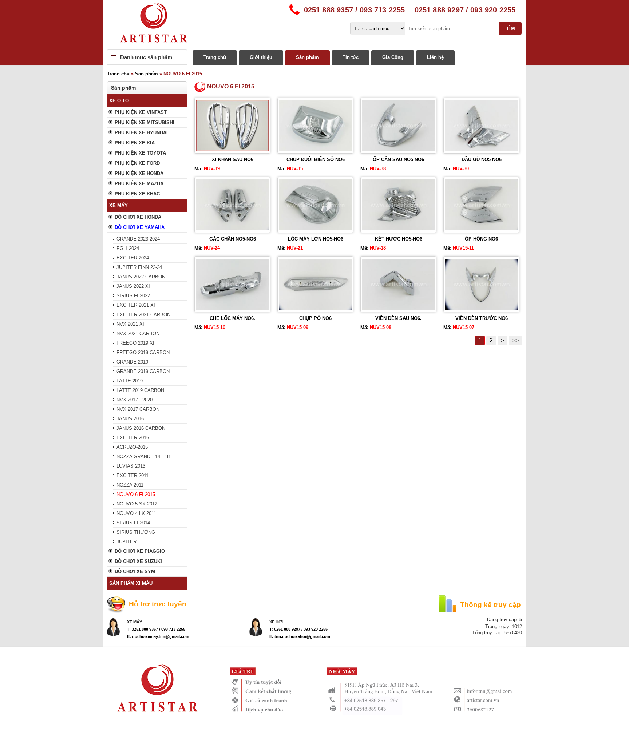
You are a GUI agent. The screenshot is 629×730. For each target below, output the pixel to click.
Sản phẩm (307, 57)
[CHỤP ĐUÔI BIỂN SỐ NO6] (315, 149)
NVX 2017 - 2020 (134, 399)
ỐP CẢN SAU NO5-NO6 (398, 159)
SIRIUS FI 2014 (133, 522)
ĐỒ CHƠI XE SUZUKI (138, 561)
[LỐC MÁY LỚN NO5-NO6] (315, 228)
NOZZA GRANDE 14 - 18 (143, 456)
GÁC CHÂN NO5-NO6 (232, 239)
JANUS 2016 (130, 418)
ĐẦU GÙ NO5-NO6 (482, 159)
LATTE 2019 (129, 381)
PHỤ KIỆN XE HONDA (139, 173)
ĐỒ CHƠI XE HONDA (138, 217)
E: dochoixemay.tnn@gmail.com (158, 636)
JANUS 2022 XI (133, 286)
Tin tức (351, 57)
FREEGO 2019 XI (135, 343)
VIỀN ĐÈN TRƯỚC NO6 (481, 318)
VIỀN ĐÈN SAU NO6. (398, 318)
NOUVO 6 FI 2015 (135, 494)
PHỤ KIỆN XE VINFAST (141, 112)
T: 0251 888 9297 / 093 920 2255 (298, 629)
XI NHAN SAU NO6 (232, 159)
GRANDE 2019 (132, 362)
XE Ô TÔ (119, 100)
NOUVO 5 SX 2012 (136, 504)
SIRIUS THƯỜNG (135, 532)
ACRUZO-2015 (132, 447)
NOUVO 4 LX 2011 (136, 513)
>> (515, 340)
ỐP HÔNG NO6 (481, 239)
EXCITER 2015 (132, 437)
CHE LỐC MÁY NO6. (232, 318)
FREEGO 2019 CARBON (143, 352)
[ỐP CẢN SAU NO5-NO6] (398, 149)
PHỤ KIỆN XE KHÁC (137, 194)
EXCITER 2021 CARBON (143, 314)
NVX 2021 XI (130, 324)
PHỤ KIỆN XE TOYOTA (140, 153)
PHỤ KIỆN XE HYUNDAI (141, 132)
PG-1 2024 (127, 248)
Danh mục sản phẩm (146, 57)
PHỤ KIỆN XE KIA (135, 143)
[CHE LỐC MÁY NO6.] (232, 308)
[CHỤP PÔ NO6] (315, 308)
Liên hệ (435, 57)
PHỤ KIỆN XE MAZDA (139, 183)
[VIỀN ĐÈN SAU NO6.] (398, 308)
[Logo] (314, 24)
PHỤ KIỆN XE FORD (137, 163)
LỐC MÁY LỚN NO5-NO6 (315, 239)
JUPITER (126, 541)
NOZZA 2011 (129, 485)
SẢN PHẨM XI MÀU (131, 583)
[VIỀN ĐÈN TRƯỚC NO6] (481, 308)
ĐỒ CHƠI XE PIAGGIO (140, 551)
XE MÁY (118, 205)
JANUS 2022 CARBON (140, 276)
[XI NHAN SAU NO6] (232, 149)
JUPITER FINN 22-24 (139, 267)
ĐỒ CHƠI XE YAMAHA (140, 227)
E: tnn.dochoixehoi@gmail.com (299, 636)
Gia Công (392, 57)
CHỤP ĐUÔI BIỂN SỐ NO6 (315, 159)
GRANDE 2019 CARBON (143, 371)
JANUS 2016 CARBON (140, 428)
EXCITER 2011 (132, 475)
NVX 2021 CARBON (137, 333)
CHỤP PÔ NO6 (315, 318)
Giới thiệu (261, 57)
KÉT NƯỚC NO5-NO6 (398, 239)
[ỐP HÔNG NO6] (481, 228)
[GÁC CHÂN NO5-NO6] (232, 228)
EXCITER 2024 (132, 258)
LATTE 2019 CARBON (140, 390)
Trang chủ (214, 57)
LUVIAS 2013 (130, 466)
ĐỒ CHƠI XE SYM (135, 571)
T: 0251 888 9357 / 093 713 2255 (156, 629)
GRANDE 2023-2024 (138, 239)
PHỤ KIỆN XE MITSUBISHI (144, 122)
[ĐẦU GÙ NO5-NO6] (481, 149)
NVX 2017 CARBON (137, 409)
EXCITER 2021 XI (135, 305)
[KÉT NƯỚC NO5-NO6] (398, 228)
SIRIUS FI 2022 (133, 295)
